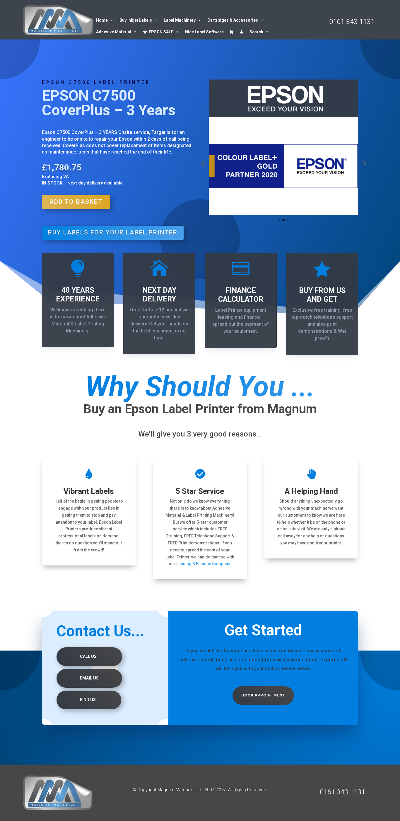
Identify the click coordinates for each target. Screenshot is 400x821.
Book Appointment (263, 695)
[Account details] (242, 32)
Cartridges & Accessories (232, 20)
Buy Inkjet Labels (135, 20)
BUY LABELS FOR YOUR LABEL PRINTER (112, 232)
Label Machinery (180, 20)
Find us (88, 699)
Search (256, 32)
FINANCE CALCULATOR (240, 294)
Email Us (89, 678)
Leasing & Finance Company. (203, 563)
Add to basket (75, 201)
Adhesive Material (113, 32)
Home (102, 20)
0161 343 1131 (352, 22)
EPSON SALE (161, 32)
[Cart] (232, 32)
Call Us (88, 656)
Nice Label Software (204, 32)
